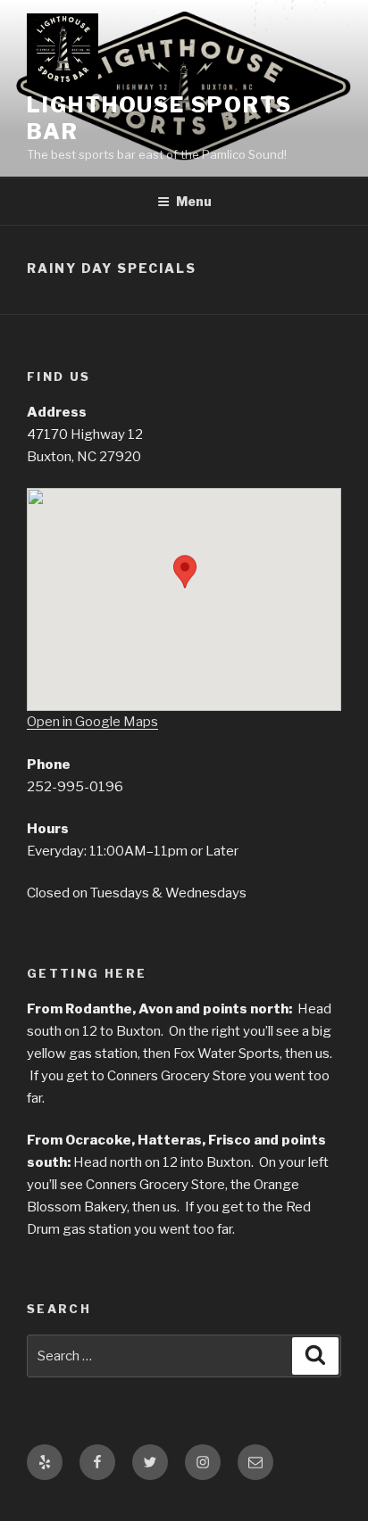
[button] (185, 589)
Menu (194, 201)
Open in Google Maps (92, 722)
